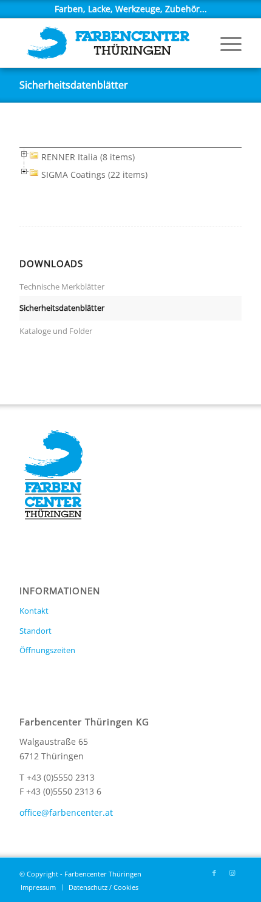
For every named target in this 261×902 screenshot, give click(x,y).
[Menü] (225, 43)
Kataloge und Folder (55, 330)
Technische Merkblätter (61, 286)
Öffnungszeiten (47, 650)
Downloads (51, 263)
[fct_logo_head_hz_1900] (108, 43)
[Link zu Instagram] (232, 873)
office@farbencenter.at (66, 812)
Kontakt (34, 610)
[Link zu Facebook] (214, 873)
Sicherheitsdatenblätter (73, 85)
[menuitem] (225, 43)
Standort (35, 630)
